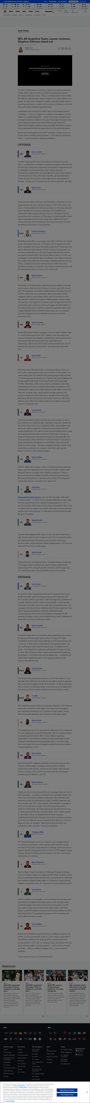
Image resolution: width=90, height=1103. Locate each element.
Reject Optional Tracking (67, 1090)
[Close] (87, 1092)
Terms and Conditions (19, 1085)
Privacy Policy (23, 1087)
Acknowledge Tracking (67, 1094)
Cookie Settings (10, 1101)
